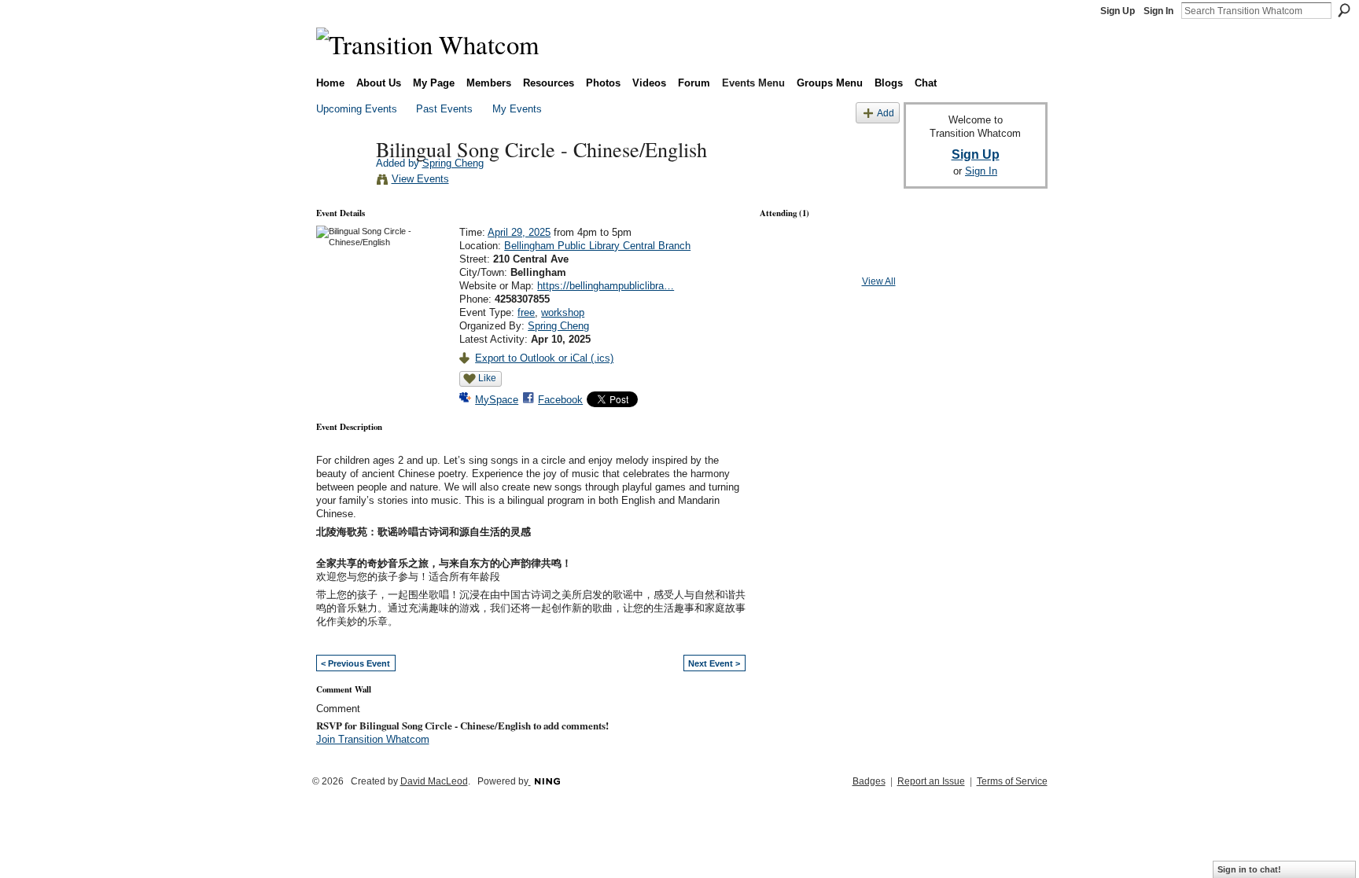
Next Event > (714, 663)
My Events (517, 109)
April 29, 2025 (519, 232)
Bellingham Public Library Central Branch (597, 246)
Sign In (1158, 11)
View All (879, 281)
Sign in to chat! (1249, 869)
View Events (420, 179)
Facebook (560, 400)
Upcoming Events (356, 109)
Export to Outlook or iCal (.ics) (544, 358)
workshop (562, 312)
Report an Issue (931, 781)
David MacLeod (434, 781)
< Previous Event (355, 663)
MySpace (496, 400)
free (526, 312)
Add (885, 113)
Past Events (444, 109)
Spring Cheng (453, 163)
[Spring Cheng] (341, 181)
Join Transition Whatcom (372, 739)
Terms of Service (1012, 781)
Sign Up (1117, 11)
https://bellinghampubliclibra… (605, 286)
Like (487, 378)
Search (1344, 10)
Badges (869, 781)
